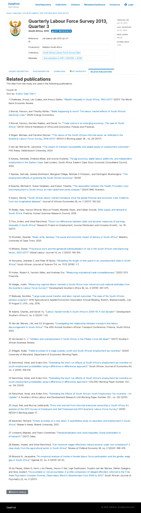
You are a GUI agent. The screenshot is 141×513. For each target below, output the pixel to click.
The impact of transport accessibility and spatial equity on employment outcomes (85, 146)
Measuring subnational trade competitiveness (90, 272)
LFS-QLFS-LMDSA (30, 13)
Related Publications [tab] (101, 72)
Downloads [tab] (59, 71)
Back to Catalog (18, 492)
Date (26, 93)
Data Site (17, 13)
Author (19, 93)
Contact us (114, 5)
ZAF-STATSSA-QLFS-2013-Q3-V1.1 (54, 13)
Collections (61, 5)
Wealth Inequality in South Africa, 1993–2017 (88, 99)
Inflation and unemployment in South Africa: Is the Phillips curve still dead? (69, 339)
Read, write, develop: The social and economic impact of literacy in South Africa (75, 237)
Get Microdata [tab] (79, 71)
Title (31, 93)
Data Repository (43, 5)
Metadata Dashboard (94, 5)
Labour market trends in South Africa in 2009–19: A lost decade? (80, 311)
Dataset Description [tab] (18, 71)
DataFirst (14, 3)
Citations (75, 5)
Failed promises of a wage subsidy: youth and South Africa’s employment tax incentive (74, 350)
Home (8, 13)
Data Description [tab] (41, 71)
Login (130, 5)
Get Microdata (62, 31)
